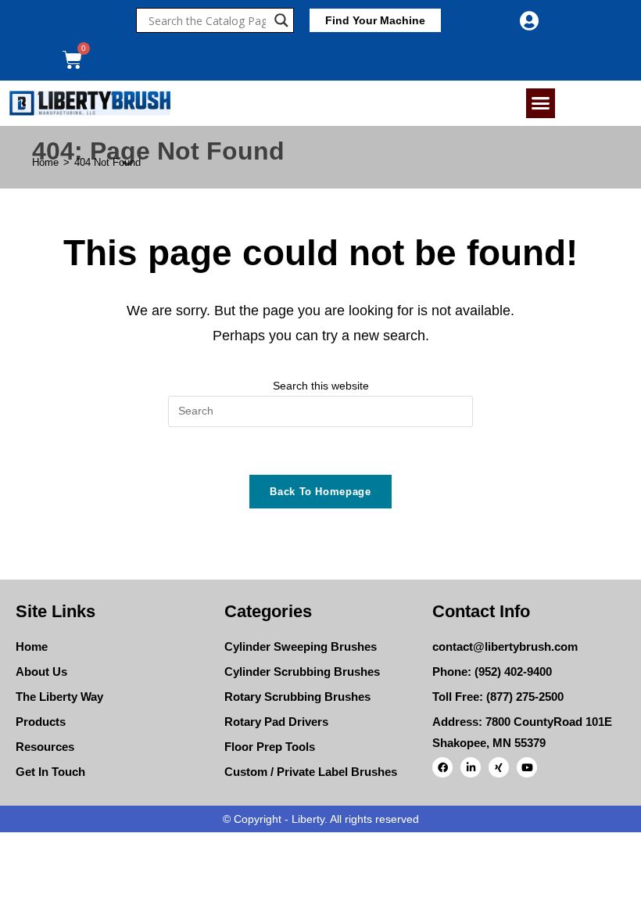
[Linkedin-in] (470, 767)
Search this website (321, 385)
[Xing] (499, 767)
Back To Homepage (320, 491)
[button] (541, 103)
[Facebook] (442, 767)
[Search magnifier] (281, 20)
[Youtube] (527, 767)
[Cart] (72, 59)
